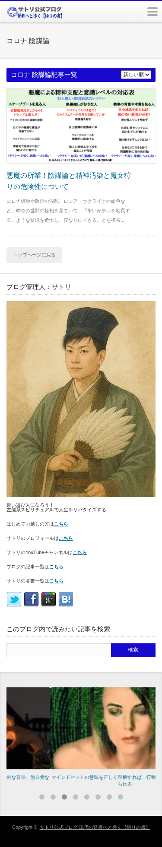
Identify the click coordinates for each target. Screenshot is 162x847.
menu (152, 11)
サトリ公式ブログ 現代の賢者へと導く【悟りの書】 (95, 827)
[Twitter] (14, 605)
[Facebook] (31, 605)
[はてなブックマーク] (65, 605)
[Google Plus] (48, 605)
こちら (61, 523)
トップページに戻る (34, 254)
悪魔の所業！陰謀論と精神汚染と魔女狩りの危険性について (68, 181)
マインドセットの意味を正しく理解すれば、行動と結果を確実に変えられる (85, 781)
